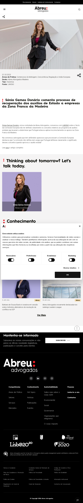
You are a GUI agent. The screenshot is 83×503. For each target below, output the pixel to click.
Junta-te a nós (73, 392)
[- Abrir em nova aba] (15, 437)
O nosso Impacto (51, 424)
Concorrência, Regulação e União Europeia (54, 77)
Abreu (37, 300)
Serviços (12, 403)
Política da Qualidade (60, 472)
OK (67, 275)
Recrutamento (27, 2)
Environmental (49, 400)
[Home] (20, 367)
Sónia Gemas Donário (10, 125)
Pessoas (70, 387)
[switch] (31, 260)
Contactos (57, 2)
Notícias (30, 398)
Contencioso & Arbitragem (27, 77)
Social (46, 405)
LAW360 (65, 125)
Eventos (30, 408)
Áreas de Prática (15, 392)
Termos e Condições (9, 468)
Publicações (31, 403)
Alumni (34, 2)
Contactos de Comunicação (62, 484)
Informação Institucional (61, 479)
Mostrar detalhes (69, 268)
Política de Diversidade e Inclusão (39, 479)
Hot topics (31, 392)
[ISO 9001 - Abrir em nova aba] (5, 454)
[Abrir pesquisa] (79, 9)
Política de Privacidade (35, 472)
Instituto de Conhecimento (45, 2)
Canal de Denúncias (35, 484)
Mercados (12, 408)
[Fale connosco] (77, 500)
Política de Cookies (8, 479)
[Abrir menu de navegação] (5, 9)
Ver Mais (41, 315)
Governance (49, 411)
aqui (7, 148)
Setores (11, 398)
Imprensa (10, 82)
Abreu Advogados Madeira (18, 79)
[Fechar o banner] (80, 226)
